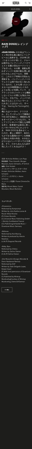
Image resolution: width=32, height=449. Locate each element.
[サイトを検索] (25, 3)
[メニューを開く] (3, 3)
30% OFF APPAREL (15, 9)
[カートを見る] (28, 3)
